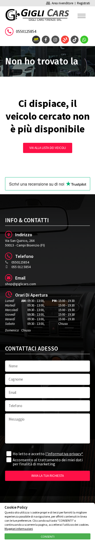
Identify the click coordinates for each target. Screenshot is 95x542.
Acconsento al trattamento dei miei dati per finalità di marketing (48, 461)
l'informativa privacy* (64, 453)
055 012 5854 (21, 267)
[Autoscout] (36, 40)
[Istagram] (55, 40)
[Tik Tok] (75, 40)
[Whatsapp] (84, 40)
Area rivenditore (59, 3)
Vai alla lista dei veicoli (47, 148)
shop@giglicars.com (20, 284)
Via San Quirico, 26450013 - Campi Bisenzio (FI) (25, 242)
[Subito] (65, 40)
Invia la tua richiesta (47, 476)
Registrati (83, 3)
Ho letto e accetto (48, 453)
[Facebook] (46, 40)
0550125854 (26, 31)
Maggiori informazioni (19, 529)
